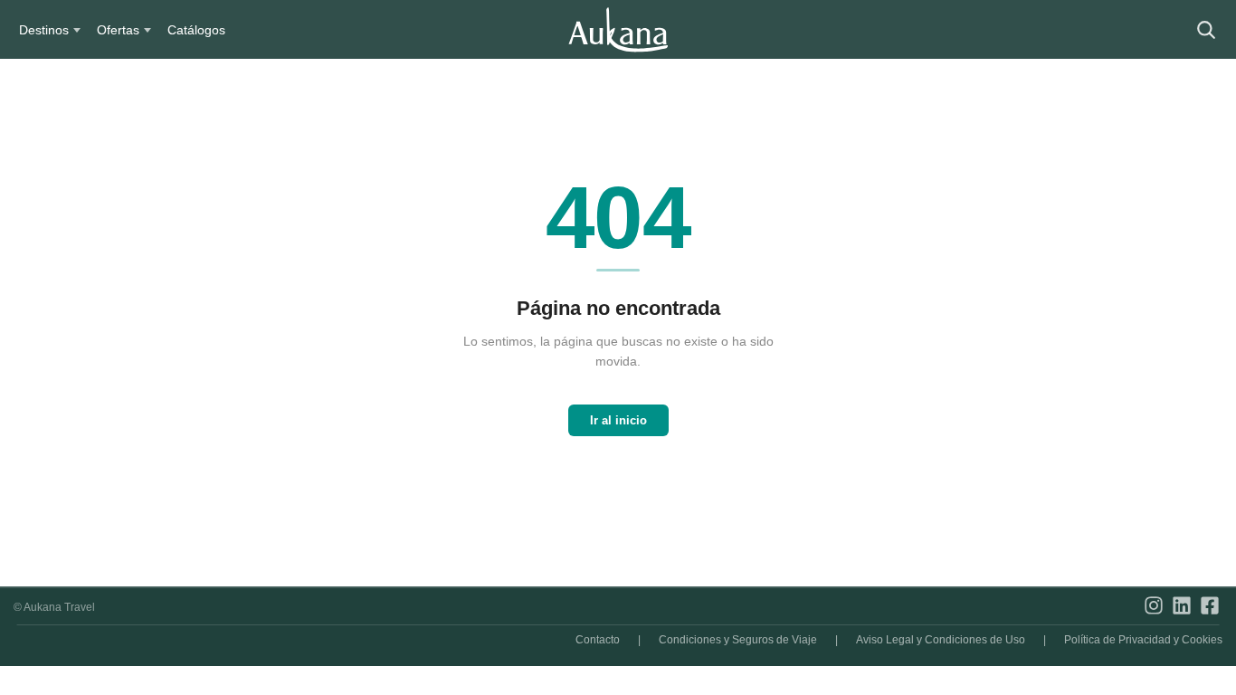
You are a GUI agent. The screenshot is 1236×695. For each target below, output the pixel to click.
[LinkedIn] (1181, 606)
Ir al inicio (618, 420)
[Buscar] (1205, 29)
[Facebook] (1209, 606)
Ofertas (118, 30)
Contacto (597, 639)
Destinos (44, 30)
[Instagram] (1153, 606)
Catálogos (196, 30)
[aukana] (618, 29)
